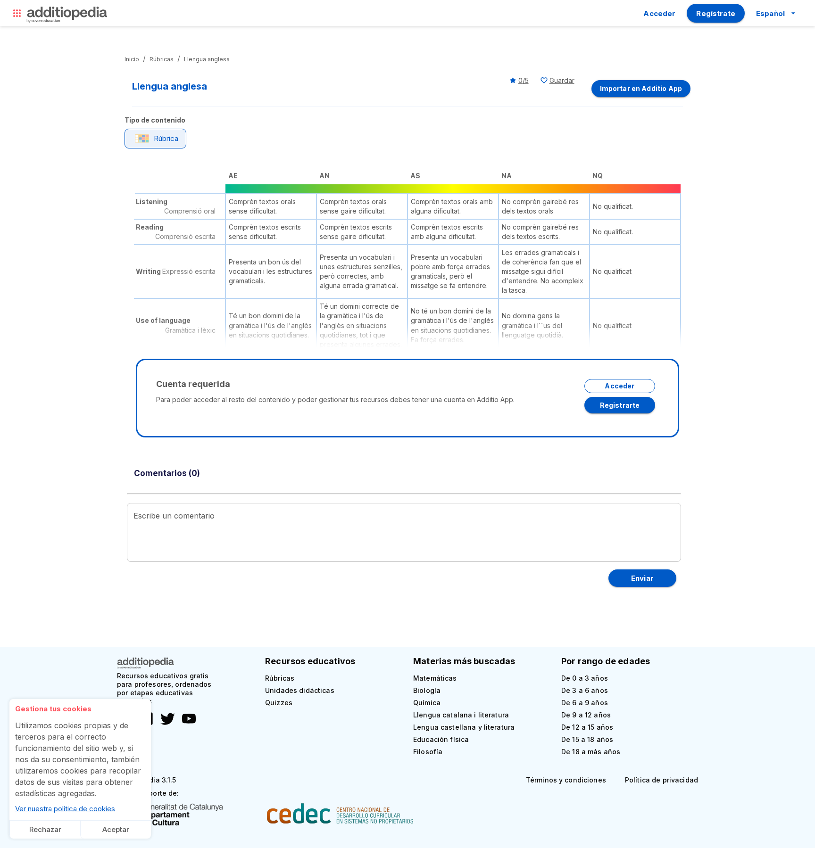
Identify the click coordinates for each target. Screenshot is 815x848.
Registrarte (620, 405)
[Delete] (17, 15)
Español (770, 13)
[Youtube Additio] (186, 724)
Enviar (642, 578)
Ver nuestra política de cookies (65, 808)
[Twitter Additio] (165, 724)
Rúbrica (166, 138)
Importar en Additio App (641, 88)
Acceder (659, 13)
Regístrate (715, 13)
